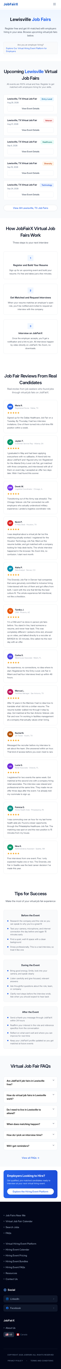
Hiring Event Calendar (17, 1249)
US (10, 1334)
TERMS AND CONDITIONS (41, 1361)
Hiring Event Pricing (16, 1255)
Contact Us (12, 1279)
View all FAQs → (30, 1157)
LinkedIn (14, 1298)
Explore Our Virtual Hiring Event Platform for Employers (26, 49)
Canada (23, 1334)
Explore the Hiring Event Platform (30, 1191)
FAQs (8, 1233)
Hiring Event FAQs (15, 1267)
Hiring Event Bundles (17, 1261)
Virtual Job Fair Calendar (19, 1221)
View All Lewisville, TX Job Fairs (30, 207)
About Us (10, 1327)
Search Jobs (12, 1227)
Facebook (15, 1308)
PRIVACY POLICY (15, 1361)
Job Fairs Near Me (15, 1215)
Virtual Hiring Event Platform (21, 1243)
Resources (11, 1273)
